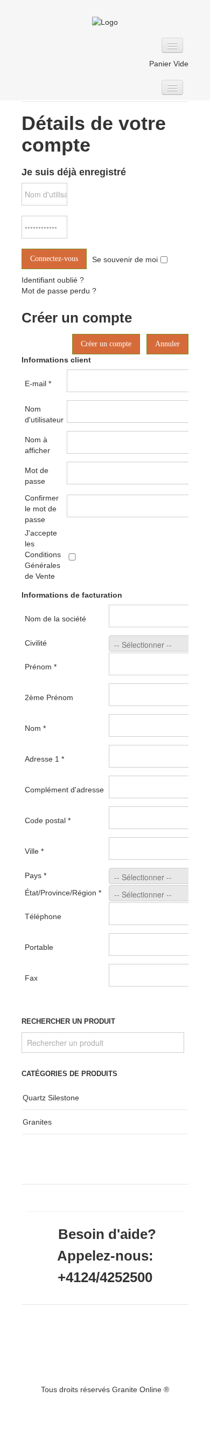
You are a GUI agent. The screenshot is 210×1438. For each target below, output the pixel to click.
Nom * (35, 728)
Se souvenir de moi (125, 259)
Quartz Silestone (51, 1097)
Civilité (36, 643)
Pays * (35, 875)
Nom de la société (55, 618)
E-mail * (38, 383)
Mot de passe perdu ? (59, 290)
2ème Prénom (49, 697)
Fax (31, 978)
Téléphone (43, 916)
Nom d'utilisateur (44, 414)
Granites (37, 1122)
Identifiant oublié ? (53, 280)
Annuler (167, 344)
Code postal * (48, 820)
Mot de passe (36, 475)
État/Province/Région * (63, 892)
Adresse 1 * (44, 759)
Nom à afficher (37, 445)
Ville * (34, 851)
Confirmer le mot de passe (42, 509)
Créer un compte (106, 344)
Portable (39, 947)
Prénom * (41, 666)
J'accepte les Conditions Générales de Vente (43, 554)
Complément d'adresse (64, 789)
